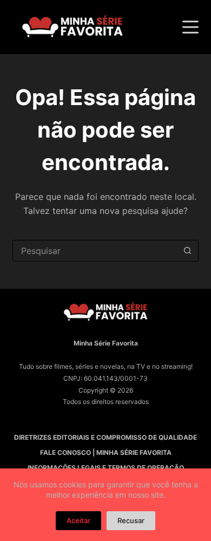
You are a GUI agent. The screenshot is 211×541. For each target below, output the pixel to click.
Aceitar (78, 520)
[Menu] (190, 27)
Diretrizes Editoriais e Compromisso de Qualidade (105, 437)
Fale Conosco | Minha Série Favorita (106, 452)
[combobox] (95, 251)
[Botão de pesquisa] (187, 250)
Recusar (130, 520)
